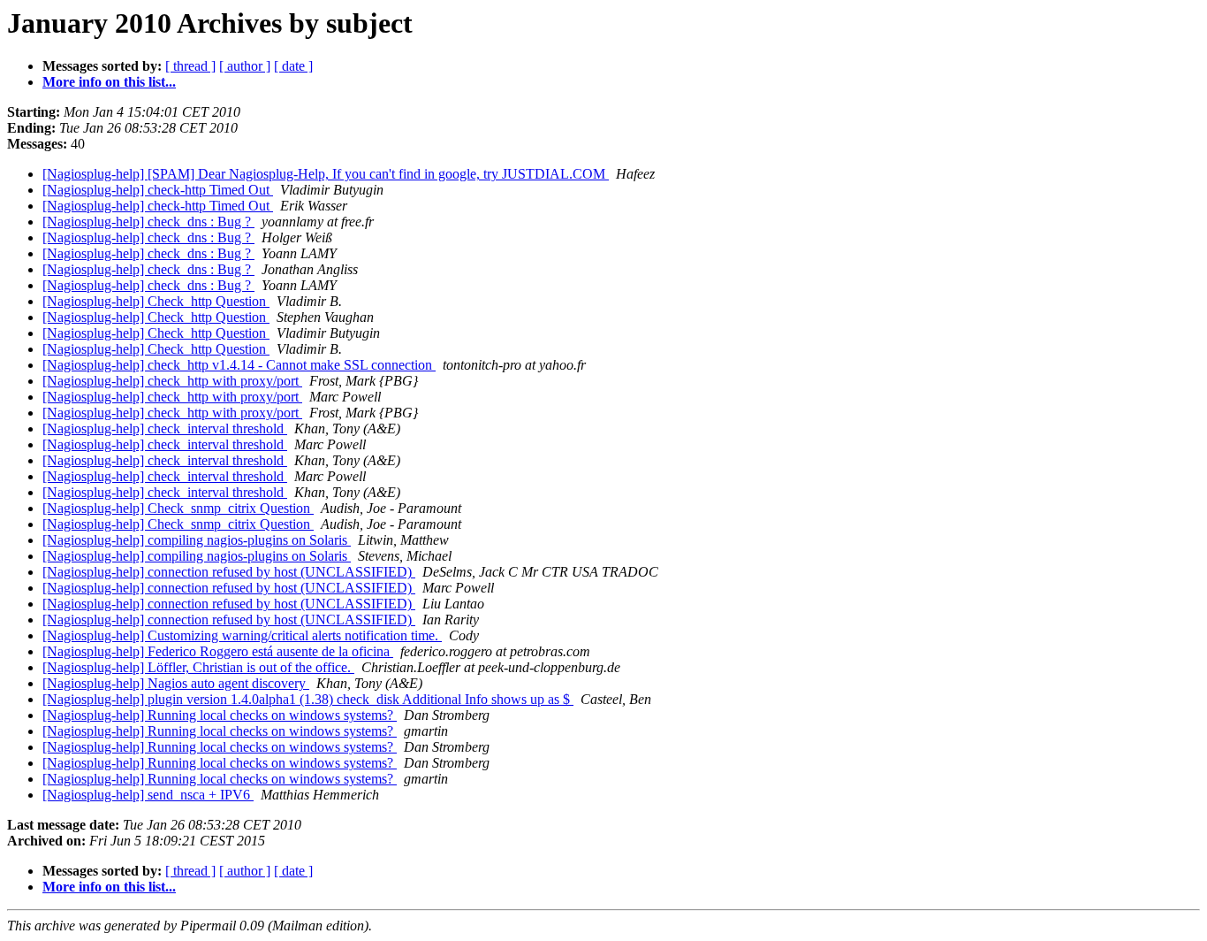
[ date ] (293, 65)
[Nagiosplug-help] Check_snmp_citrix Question (178, 508)
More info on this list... (109, 81)
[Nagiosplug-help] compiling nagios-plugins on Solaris (196, 539)
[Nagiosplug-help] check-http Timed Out (157, 189)
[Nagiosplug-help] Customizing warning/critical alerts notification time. (242, 635)
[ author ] (244, 65)
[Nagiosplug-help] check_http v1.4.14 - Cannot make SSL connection (239, 364)
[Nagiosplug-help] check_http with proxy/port (172, 380)
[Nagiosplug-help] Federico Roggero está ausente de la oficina (217, 651)
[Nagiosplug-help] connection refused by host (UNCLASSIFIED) (228, 571)
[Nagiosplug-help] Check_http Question (155, 301)
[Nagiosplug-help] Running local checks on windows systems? (219, 715)
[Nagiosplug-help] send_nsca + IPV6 (148, 794)
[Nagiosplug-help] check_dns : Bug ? (148, 221)
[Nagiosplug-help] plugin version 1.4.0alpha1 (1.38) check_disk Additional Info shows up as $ (307, 699)
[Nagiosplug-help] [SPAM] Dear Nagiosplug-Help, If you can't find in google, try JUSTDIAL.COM (325, 173)
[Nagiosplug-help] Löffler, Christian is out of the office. (198, 667)
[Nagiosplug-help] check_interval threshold (164, 428)
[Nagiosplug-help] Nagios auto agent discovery (175, 683)
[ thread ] (190, 65)
